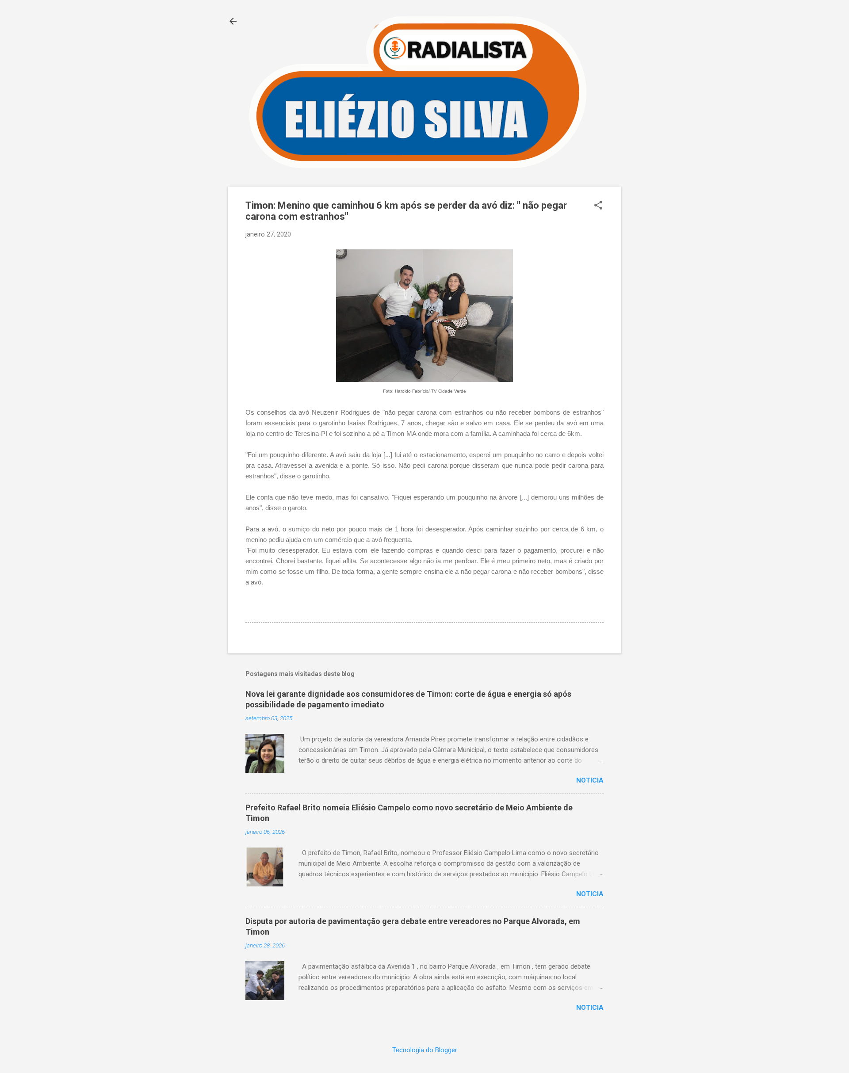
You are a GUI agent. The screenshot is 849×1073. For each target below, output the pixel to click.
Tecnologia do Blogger (424, 1050)
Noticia (590, 780)
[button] (598, 206)
